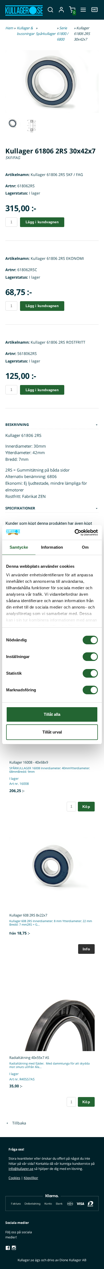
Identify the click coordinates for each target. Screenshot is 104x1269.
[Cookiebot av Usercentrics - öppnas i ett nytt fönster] (75, 532)
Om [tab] (85, 547)
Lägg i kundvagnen (42, 222)
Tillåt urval (52, 732)
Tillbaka (17, 1123)
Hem (9, 28)
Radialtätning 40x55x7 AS (29, 1057)
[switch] (90, 656)
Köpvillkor (31, 1177)
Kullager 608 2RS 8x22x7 (28, 915)
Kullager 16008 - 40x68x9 (28, 762)
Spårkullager (45, 33)
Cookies (14, 1177)
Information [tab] (52, 547)
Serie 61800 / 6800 (62, 34)
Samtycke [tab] (19, 547)
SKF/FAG (12, 157)
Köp (86, 806)
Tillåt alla (52, 714)
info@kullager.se (21, 1168)
